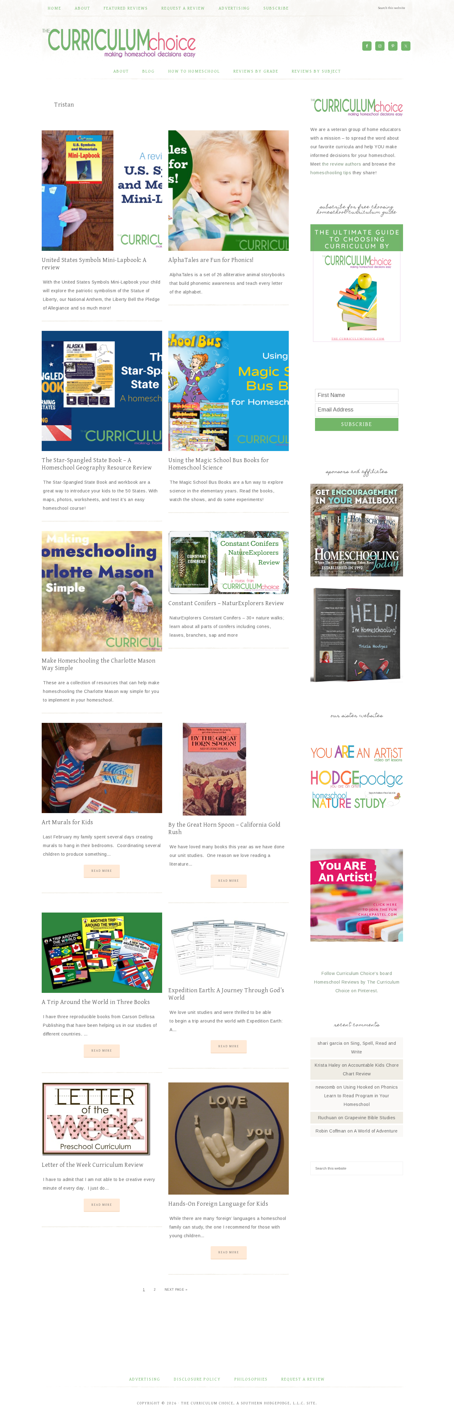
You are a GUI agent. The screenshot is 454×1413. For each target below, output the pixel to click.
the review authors (341, 164)
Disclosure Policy (197, 1379)
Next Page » (176, 1289)
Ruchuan (327, 1117)
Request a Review (303, 1379)
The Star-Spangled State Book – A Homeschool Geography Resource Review (97, 464)
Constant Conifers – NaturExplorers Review (226, 603)
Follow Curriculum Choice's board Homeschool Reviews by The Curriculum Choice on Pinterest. (356, 982)
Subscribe (356, 424)
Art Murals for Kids (67, 822)
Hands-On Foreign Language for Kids (218, 1204)
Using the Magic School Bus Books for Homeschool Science (218, 464)
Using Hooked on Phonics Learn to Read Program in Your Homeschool (361, 1096)
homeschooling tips (330, 172)
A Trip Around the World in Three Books (96, 1002)
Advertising (144, 1379)
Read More (101, 871)
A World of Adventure (376, 1130)
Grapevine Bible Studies (370, 1117)
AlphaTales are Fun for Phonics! (211, 260)
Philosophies (251, 1379)
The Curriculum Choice (119, 43)
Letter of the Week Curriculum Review (92, 1165)
